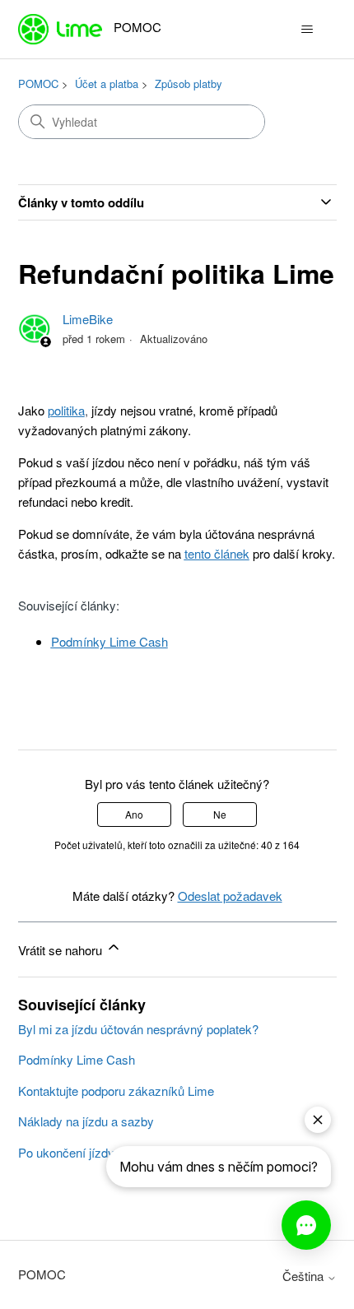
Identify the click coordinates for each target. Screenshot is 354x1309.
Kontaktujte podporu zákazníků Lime (116, 1090)
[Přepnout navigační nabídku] (307, 29)
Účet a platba (106, 83)
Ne (219, 814)
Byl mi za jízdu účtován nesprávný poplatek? (138, 1028)
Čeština (304, 1276)
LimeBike (88, 318)
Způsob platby (188, 83)
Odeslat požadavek (230, 895)
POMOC (38, 83)
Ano (134, 814)
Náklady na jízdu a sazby (86, 1121)
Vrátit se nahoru (61, 950)
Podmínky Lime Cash (76, 1059)
